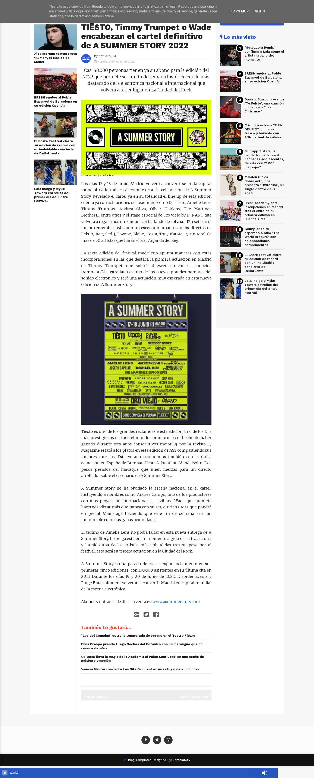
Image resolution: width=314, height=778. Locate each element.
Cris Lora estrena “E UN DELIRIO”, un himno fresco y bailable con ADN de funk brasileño (264, 131)
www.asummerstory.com (176, 601)
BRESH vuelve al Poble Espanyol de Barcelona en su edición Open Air (55, 101)
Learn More (240, 11)
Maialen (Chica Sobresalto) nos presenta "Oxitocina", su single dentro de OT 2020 (264, 185)
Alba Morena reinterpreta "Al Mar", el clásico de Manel (55, 58)
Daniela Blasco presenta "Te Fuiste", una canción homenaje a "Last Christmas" (264, 105)
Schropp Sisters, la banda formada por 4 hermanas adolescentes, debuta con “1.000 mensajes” (264, 159)
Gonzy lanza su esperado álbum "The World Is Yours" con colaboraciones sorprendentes (262, 237)
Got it (260, 11)
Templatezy (181, 760)
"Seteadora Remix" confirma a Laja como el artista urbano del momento (264, 53)
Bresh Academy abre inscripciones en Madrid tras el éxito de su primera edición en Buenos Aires (264, 211)
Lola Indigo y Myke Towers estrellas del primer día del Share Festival (51, 195)
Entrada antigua (95, 697)
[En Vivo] (4, 772)
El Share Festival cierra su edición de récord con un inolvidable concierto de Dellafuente (54, 147)
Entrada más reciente (194, 697)
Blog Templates (139, 760)
